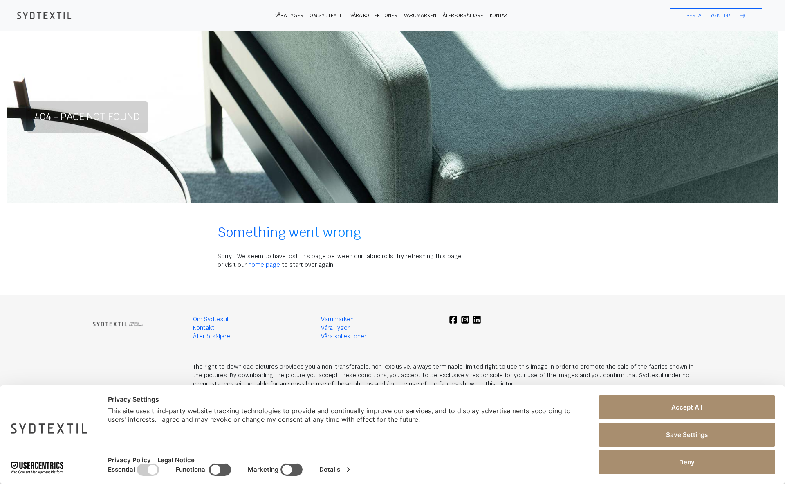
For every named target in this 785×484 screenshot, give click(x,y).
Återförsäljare (463, 15)
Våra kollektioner (373, 15)
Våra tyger (289, 15)
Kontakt (500, 15)
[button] (716, 15)
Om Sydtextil (327, 15)
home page (264, 264)
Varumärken (420, 15)
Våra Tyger (335, 327)
